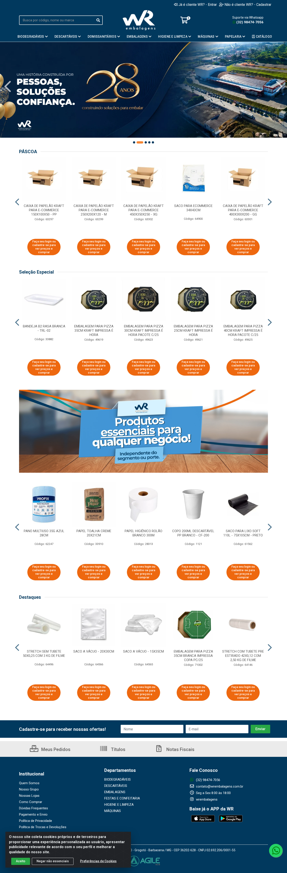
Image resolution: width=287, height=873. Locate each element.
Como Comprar (30, 802)
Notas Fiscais (179, 749)
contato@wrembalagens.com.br (219, 786)
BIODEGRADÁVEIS (117, 779)
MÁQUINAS (112, 811)
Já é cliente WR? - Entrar (197, 4)
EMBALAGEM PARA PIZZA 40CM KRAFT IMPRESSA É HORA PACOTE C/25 (243, 330)
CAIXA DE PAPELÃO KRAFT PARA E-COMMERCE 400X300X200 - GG (243, 210)
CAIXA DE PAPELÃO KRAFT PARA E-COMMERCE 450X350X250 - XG (143, 210)
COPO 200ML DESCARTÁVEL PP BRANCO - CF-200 (193, 533)
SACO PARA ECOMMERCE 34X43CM (193, 208)
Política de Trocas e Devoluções (42, 827)
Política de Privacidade (35, 821)
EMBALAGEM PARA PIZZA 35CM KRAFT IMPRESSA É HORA (93, 330)
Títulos (117, 749)
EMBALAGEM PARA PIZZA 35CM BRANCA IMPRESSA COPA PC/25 (193, 655)
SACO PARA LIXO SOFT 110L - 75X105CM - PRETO (243, 533)
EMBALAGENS (114, 792)
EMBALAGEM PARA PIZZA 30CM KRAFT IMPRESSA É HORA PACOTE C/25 (143, 330)
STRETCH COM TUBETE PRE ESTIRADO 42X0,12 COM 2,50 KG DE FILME (243, 655)
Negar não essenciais (53, 861)
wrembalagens (206, 799)
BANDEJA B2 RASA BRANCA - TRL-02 (44, 328)
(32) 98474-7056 (249, 22)
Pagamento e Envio (33, 814)
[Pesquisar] (98, 20)
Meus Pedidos (55, 749)
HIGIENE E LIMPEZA (119, 805)
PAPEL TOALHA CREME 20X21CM (93, 533)
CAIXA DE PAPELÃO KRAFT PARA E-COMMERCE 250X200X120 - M (94, 210)
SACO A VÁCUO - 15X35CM (143, 651)
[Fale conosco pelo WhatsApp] (276, 850)
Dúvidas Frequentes (33, 808)
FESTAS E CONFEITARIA (122, 798)
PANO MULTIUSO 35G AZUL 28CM (44, 533)
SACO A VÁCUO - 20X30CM (93, 651)
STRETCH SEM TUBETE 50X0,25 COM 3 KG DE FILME (44, 653)
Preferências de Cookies (98, 861)
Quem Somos (29, 783)
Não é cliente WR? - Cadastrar (247, 4)
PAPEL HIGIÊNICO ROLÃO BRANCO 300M (143, 533)
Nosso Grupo (29, 789)
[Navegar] (7, 86)
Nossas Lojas (29, 796)
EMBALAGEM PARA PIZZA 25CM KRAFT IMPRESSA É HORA (193, 330)
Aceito (20, 861)
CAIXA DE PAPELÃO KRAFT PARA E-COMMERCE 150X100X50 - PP (44, 210)
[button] (134, 142)
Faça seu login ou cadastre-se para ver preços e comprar (44, 247)
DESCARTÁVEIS (115, 786)
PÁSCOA (28, 151)
